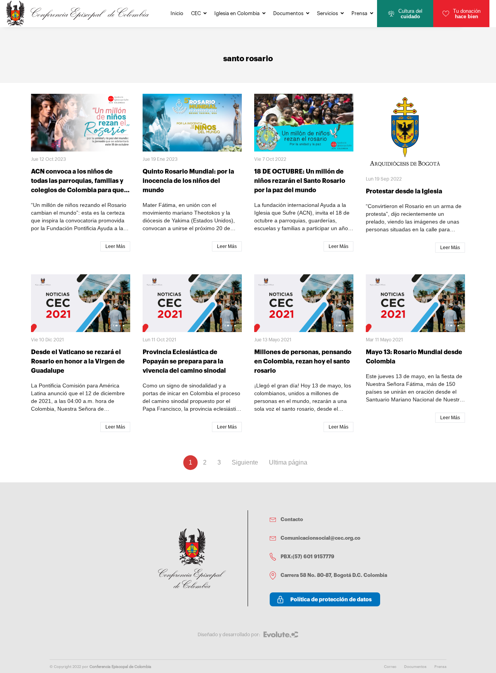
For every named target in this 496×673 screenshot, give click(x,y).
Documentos (288, 13)
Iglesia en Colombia (237, 13)
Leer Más (115, 246)
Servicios (327, 13)
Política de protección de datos (331, 599)
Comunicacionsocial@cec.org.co (320, 537)
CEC (196, 13)
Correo (390, 667)
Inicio (176, 13)
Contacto (292, 519)
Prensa (359, 13)
